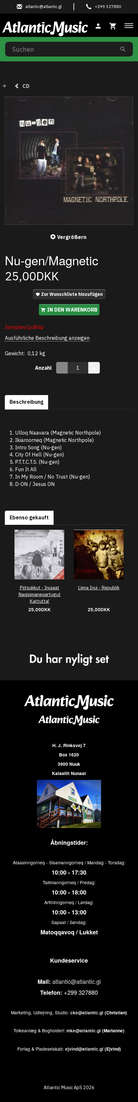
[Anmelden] (98, 25)
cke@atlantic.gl (86, 1012)
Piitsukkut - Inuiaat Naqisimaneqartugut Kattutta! (39, 594)
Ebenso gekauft (29, 517)
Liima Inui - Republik (98, 588)
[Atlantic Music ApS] (45, 27)
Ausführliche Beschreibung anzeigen (47, 338)
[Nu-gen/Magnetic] (69, 160)
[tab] (113, 25)
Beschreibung (26, 402)
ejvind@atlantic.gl (84, 1049)
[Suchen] (123, 49)
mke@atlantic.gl (83, 1030)
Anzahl (44, 368)
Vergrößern (71, 237)
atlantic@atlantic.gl (76, 981)
